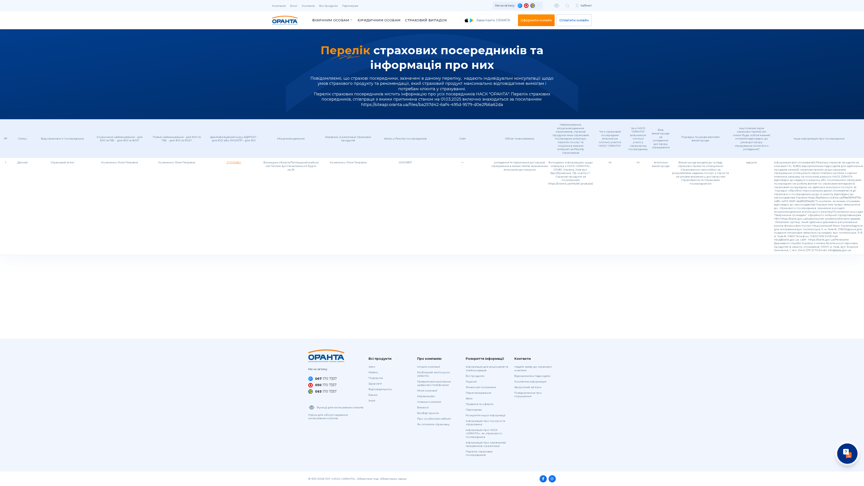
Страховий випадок (426, 20)
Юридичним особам (379, 20)
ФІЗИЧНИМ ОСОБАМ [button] (330, 20)
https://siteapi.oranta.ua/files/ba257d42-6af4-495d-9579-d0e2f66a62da (432, 104)
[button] (518, 6)
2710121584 (234, 162)
